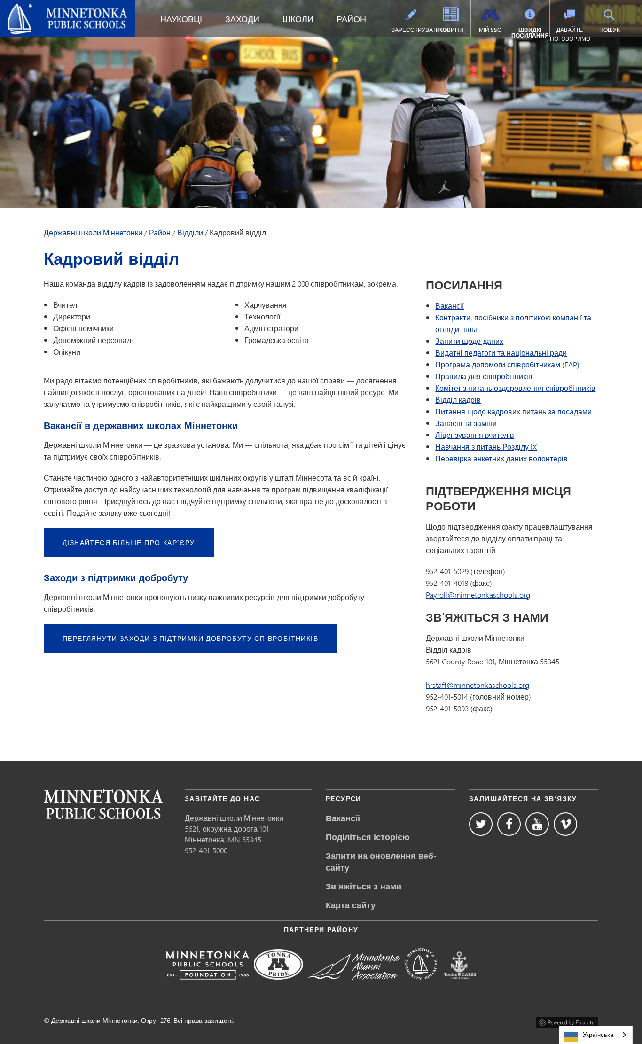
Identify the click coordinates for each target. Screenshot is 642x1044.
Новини (450, 30)
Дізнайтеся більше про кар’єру (129, 542)
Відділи (190, 232)
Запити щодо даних (469, 340)
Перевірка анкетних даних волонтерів (501, 458)
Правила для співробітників (483, 376)
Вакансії (449, 305)
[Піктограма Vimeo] (565, 824)
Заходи (242, 19)
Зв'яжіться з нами (363, 886)
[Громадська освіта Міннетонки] (421, 986)
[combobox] (596, 1035)
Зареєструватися (411, 30)
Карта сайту (351, 905)
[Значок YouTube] (537, 824)
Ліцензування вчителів (474, 434)
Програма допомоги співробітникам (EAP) (507, 364)
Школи (297, 19)
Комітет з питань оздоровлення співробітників (515, 387)
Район (351, 19)
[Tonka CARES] (460, 986)
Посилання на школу (103, 804)
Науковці (181, 19)
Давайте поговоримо (569, 34)
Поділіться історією (367, 837)
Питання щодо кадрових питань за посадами (513, 411)
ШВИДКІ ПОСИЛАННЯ (530, 32)
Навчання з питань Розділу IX (486, 446)
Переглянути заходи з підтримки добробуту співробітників (190, 638)
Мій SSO (490, 30)
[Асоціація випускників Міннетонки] (354, 986)
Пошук (609, 30)
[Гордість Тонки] (278, 986)
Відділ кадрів (458, 399)
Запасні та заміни (466, 423)
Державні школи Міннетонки (56, 7)
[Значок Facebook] (509, 824)
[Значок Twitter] (481, 824)
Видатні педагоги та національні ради (501, 352)
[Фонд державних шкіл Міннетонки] (207, 986)
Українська (598, 1034)
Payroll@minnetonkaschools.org (478, 594)
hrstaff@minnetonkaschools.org (477, 684)
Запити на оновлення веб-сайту (381, 861)
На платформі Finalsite (567, 1021)
